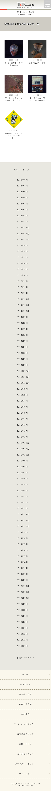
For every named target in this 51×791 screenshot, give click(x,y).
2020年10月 (23, 598)
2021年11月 (23, 520)
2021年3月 (22, 568)
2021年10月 (23, 526)
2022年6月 (22, 478)
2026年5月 (22, 197)
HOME (25, 674)
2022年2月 (22, 502)
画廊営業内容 (25, 704)
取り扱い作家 (25, 694)
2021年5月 (22, 556)
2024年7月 (22, 329)
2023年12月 (23, 371)
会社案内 (25, 714)
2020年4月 (22, 628)
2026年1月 (22, 221)
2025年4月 (22, 275)
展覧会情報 (25, 684)
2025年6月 (22, 263)
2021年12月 (23, 514)
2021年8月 (22, 538)
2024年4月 (22, 347)
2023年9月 (22, 388)
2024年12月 (23, 299)
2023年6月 (22, 406)
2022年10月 (23, 454)
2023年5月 (22, 412)
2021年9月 (22, 532)
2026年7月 (22, 185)
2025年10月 (23, 239)
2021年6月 (22, 550)
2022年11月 (23, 448)
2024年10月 (23, 311)
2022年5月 (22, 484)
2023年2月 (22, 430)
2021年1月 (22, 580)
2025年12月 (23, 227)
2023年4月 (22, 418)
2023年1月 (22, 436)
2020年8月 (22, 610)
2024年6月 (22, 335)
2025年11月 (23, 233)
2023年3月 (22, 424)
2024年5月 (22, 341)
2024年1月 (22, 365)
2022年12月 (23, 442)
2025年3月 (22, 281)
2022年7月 (22, 472)
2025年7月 (22, 257)
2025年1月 (22, 293)
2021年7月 (22, 544)
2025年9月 (22, 245)
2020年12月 (23, 586)
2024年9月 (22, 317)
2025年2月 (22, 287)
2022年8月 (22, 466)
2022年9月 (22, 460)
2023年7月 (22, 400)
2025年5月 (22, 269)
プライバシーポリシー (25, 763)
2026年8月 (22, 179)
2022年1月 (22, 508)
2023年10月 (23, 382)
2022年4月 (22, 490)
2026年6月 (22, 191)
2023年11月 (23, 376)
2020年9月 (22, 604)
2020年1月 (22, 646)
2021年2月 (22, 574)
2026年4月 (22, 203)
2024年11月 (23, 305)
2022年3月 (22, 496)
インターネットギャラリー (25, 724)
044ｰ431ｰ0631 (25, 12)
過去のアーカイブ (25, 657)
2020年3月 (22, 633)
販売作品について (25, 734)
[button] (47, 4)
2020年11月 (23, 592)
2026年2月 (22, 215)
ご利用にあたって (25, 753)
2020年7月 (22, 616)
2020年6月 (22, 622)
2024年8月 (22, 323)
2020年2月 (22, 639)
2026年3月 (22, 209)
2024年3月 (22, 353)
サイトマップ (25, 773)
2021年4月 (22, 562)
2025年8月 (22, 251)
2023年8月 (22, 394)
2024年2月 (22, 359)
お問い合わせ (25, 744)
